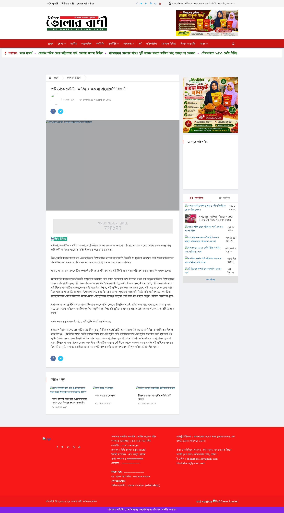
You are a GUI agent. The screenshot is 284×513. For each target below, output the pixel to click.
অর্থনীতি (100, 43)
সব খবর (210, 279)
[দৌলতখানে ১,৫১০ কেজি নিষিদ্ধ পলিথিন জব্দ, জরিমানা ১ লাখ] (205, 250)
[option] (45, 53)
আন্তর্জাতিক (86, 43)
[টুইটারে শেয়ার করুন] (60, 111)
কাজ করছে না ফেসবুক (105, 395)
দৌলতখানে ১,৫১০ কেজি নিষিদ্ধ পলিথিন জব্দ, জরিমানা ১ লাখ (213, 53)
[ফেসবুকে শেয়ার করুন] (53, 111)
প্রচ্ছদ (50, 43)
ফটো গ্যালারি (52, 3)
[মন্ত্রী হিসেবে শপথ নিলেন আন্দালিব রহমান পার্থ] (206, 271)
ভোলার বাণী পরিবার (86, 3)
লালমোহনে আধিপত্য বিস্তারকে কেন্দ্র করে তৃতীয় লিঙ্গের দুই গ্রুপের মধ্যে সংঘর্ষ (215, 220)
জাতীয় (74, 43)
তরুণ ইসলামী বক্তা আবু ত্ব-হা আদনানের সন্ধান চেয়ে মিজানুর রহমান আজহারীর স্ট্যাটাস (69, 403)
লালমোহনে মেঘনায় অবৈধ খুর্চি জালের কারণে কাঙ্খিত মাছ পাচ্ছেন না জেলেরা (129, 53)
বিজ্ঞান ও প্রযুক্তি (187, 43)
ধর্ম (140, 43)
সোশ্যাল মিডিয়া (169, 43)
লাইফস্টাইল (151, 43)
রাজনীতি (112, 43)
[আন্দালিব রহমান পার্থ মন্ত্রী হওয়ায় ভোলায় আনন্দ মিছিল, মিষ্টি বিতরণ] (206, 260)
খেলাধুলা (127, 43)
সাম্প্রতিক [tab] (198, 198)
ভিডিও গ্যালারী (67, 3)
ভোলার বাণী (76, 501)
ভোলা (60, 43)
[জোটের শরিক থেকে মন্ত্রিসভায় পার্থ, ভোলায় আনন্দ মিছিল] (206, 229)
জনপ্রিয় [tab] (226, 198)
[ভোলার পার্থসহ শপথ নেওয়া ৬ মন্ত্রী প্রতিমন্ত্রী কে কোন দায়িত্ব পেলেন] (207, 208)
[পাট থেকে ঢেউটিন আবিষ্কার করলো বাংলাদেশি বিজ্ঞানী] (112, 165)
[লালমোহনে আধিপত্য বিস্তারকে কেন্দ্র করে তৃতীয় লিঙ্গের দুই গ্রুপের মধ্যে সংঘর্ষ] (192, 218)
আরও (202, 43)
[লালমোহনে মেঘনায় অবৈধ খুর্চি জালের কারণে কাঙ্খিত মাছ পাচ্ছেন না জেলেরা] (205, 239)
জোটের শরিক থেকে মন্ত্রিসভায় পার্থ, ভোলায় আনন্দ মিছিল (48, 53)
